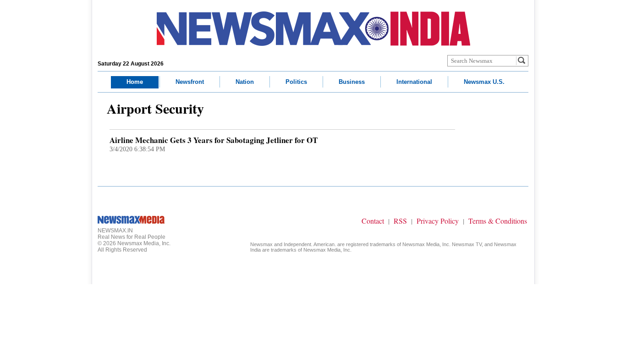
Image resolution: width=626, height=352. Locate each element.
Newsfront (190, 81)
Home (134, 81)
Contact (373, 221)
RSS (400, 221)
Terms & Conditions (497, 221)
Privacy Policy (438, 221)
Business (352, 81)
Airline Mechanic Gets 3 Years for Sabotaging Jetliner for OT (214, 140)
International (414, 81)
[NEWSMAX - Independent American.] (313, 28)
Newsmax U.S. (484, 81)
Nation (245, 81)
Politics (296, 81)
